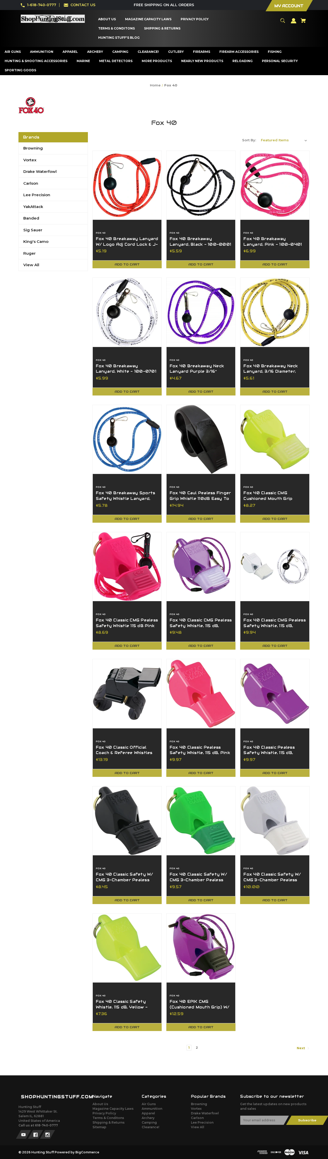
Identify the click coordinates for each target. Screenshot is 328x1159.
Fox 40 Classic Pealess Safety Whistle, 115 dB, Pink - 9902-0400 (200, 753)
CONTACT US (82, 5)
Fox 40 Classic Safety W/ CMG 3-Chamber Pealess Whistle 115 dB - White (272, 880)
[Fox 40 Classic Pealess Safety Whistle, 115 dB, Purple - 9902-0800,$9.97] (274, 693)
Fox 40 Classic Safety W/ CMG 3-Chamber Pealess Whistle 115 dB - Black (124, 880)
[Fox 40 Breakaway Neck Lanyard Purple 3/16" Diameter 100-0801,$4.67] (201, 312)
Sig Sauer (32, 229)
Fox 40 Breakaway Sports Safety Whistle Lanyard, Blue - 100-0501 (125, 498)
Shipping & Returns (109, 1122)
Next (301, 1048)
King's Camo (35, 241)
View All (31, 264)
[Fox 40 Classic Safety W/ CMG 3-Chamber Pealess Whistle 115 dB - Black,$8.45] (127, 820)
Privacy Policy (104, 1113)
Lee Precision (36, 194)
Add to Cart (127, 264)
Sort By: (249, 140)
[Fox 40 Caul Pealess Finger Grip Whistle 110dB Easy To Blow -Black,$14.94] (201, 439)
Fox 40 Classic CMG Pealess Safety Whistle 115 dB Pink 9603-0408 (127, 625)
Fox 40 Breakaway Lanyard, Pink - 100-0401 (272, 241)
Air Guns (149, 1104)
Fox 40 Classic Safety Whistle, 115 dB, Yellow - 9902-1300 (122, 1007)
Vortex (29, 159)
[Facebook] (35, 1134)
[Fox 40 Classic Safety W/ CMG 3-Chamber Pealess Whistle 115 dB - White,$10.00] (274, 820)
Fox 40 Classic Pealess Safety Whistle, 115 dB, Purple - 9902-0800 (269, 753)
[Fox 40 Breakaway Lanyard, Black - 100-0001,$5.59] (201, 185)
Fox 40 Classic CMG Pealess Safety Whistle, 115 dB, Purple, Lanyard (201, 625)
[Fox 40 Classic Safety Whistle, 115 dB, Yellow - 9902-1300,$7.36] (127, 948)
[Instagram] (47, 1134)
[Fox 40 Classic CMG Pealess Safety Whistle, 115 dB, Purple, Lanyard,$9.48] (201, 566)
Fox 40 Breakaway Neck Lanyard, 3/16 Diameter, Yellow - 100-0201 (270, 371)
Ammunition (152, 1109)
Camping (149, 1122)
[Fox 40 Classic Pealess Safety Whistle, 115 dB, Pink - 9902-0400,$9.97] (201, 693)
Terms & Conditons (108, 1118)
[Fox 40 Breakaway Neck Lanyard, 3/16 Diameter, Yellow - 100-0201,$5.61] (274, 312)
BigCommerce (87, 1152)
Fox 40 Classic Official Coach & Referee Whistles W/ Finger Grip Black (124, 753)
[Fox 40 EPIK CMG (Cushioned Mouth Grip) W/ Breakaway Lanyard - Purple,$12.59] (201, 948)
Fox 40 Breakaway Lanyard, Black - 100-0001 (200, 241)
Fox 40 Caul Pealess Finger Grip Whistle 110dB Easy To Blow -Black (200, 498)
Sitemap (99, 1127)
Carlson (30, 183)
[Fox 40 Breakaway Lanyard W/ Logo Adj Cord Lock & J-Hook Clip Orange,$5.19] (127, 185)
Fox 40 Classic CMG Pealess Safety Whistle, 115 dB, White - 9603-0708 (274, 625)
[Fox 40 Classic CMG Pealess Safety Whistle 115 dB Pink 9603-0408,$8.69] (127, 566)
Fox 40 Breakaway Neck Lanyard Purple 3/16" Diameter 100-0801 (197, 371)
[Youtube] (23, 1134)
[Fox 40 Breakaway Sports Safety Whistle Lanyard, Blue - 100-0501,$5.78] (127, 439)
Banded (31, 218)
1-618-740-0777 (41, 5)
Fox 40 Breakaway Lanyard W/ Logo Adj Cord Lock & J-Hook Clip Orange (127, 244)
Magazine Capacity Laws (113, 1109)
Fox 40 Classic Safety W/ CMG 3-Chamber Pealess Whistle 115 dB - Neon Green (200, 880)
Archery (148, 1118)
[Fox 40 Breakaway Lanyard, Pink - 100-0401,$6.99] (274, 185)
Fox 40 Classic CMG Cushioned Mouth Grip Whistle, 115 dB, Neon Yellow (273, 498)
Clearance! (150, 1127)
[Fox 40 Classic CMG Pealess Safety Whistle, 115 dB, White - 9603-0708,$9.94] (274, 566)
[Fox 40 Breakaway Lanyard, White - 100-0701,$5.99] (127, 312)
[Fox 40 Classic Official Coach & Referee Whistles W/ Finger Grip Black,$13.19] (127, 693)
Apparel (148, 1113)
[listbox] (284, 140)
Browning (33, 148)
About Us (100, 1104)
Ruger (29, 253)
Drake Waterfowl (40, 171)
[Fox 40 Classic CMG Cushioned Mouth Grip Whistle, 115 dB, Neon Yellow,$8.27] (274, 439)
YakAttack (33, 206)
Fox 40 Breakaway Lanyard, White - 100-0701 (126, 369)
